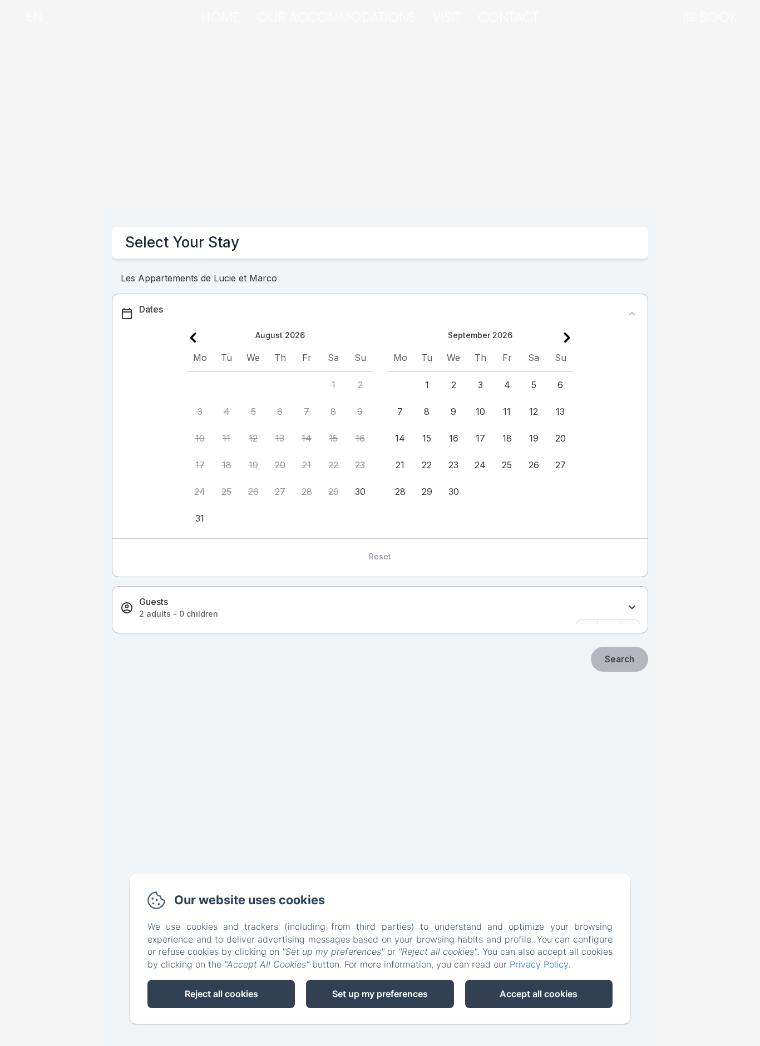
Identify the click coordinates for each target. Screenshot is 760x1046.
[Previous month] (193, 337)
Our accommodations (336, 18)
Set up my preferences (380, 993)
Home (220, 18)
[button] (333, 384)
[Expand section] (632, 607)
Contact (508, 18)
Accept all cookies (539, 993)
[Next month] (567, 337)
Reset (380, 556)
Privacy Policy (539, 964)
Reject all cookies (221, 993)
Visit (446, 18)
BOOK (718, 18)
